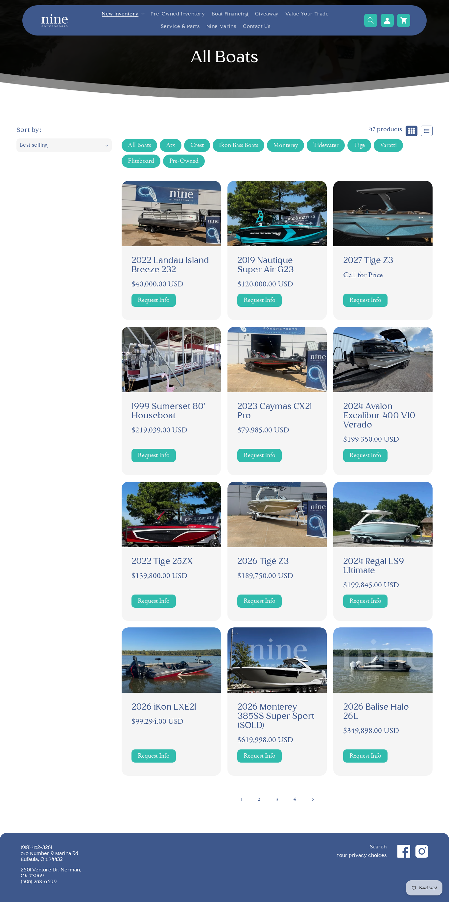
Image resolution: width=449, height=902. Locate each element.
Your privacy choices (361, 855)
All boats (139, 145)
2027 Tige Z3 (368, 261)
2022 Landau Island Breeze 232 (170, 265)
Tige (359, 145)
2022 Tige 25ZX (162, 561)
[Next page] (312, 799)
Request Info (154, 300)
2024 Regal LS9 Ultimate (373, 566)
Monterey (285, 145)
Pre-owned (184, 161)
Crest (197, 145)
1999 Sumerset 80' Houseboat (168, 411)
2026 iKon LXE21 (164, 707)
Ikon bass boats (238, 145)
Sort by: (28, 130)
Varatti (388, 145)
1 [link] (241, 799)
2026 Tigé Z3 (263, 561)
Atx (170, 145)
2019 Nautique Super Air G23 (265, 265)
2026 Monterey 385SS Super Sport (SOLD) (275, 716)
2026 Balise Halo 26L (376, 712)
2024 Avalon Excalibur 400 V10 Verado (379, 416)
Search (378, 847)
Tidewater (326, 145)
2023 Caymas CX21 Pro (274, 411)
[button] (123, 14)
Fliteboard (141, 161)
